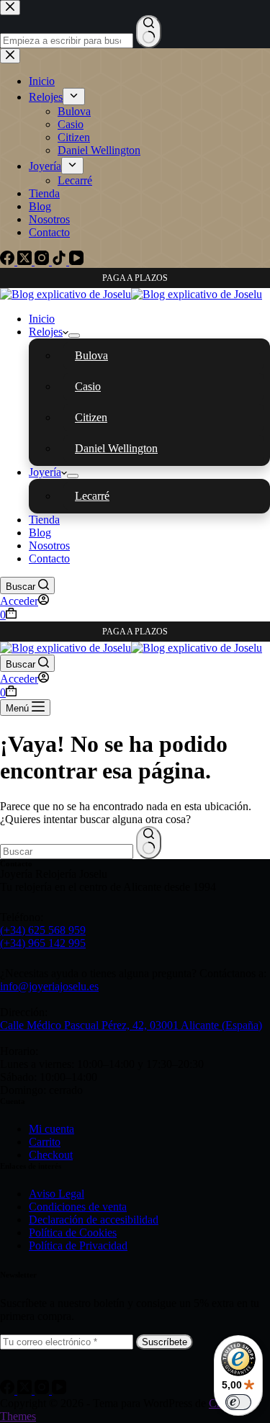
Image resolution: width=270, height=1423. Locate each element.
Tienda (44, 519)
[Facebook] (8, 1390)
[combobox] (66, 851)
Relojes (46, 332)
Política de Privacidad (78, 1245)
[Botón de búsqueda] (148, 842)
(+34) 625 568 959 (43, 930)
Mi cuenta (51, 1129)
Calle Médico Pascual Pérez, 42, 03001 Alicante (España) (131, 1025)
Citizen (91, 417)
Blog (40, 532)
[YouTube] (59, 1390)
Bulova (91, 355)
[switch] (238, 1402)
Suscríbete (164, 1342)
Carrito (44, 1142)
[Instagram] (43, 1390)
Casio (88, 386)
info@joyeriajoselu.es (49, 986)
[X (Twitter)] (26, 1390)
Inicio (42, 319)
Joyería (45, 472)
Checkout (51, 1155)
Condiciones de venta (78, 1206)
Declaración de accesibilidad (93, 1219)
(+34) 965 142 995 (43, 943)
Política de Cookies (73, 1232)
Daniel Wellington (116, 448)
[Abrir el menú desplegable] (74, 335)
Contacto (49, 558)
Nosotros (49, 545)
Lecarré (92, 496)
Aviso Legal (56, 1194)
